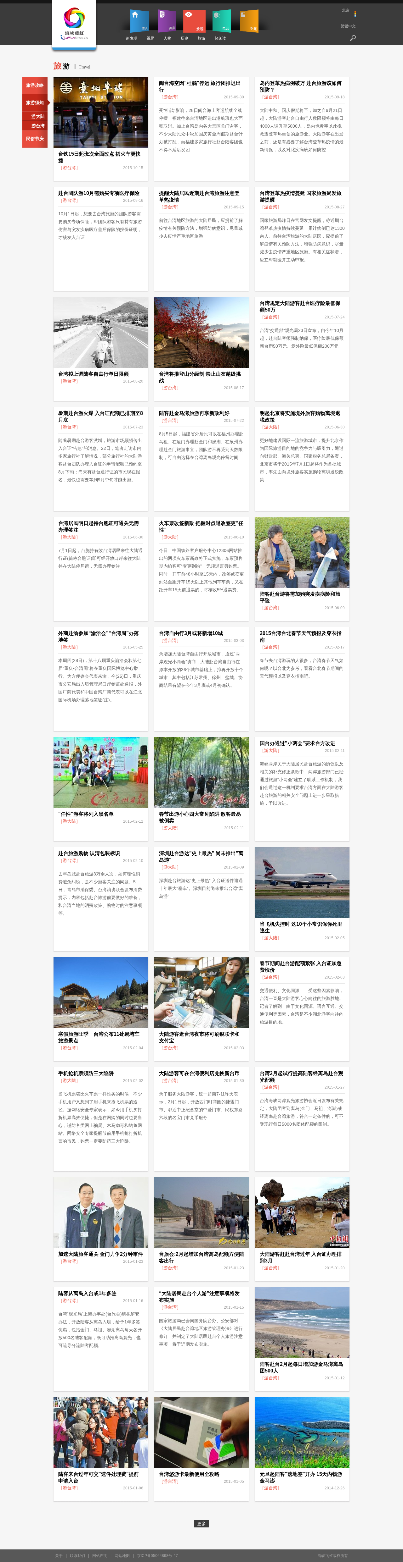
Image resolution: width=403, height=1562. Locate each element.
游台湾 (38, 125)
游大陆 (38, 116)
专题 (249, 21)
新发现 (131, 38)
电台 (222, 21)
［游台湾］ (69, 167)
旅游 (201, 38)
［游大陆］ (271, 426)
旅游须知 (35, 102)
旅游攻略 (35, 85)
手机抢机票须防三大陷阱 (86, 1073)
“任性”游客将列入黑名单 (86, 814)
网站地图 (122, 1556)
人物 (167, 38)
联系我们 (77, 1556)
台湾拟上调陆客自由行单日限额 (93, 374)
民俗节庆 (35, 138)
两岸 (167, 21)
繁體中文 (348, 26)
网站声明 (99, 1556)
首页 (139, 21)
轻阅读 (220, 38)
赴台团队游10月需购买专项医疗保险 (98, 193)
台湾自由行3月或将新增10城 (191, 633)
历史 (184, 38)
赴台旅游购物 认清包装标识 (89, 853)
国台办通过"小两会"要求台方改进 (297, 743)
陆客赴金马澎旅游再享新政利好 (194, 413)
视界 (150, 38)
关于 (59, 1556)
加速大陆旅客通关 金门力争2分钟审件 (100, 1254)
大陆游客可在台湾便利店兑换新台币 (199, 1073)
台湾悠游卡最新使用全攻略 (189, 1474)
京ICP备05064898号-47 (157, 1556)
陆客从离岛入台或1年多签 (87, 1293)
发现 (194, 21)
